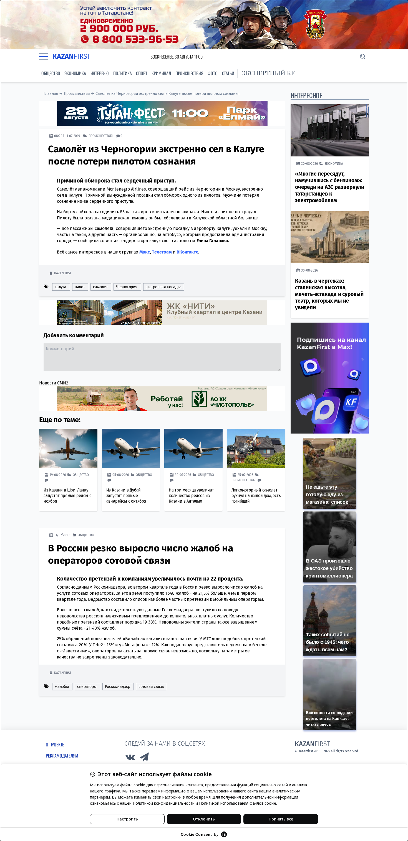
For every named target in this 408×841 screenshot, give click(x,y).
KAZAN (71, 56)
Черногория (126, 287)
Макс (144, 252)
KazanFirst (62, 273)
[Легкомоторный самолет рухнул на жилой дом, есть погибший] (256, 448)
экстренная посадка (164, 287)
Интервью (99, 73)
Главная (51, 93)
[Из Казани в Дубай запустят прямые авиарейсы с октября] (131, 448)
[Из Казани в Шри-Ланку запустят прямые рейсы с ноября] (68, 448)
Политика (122, 73)
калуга (60, 287)
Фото (212, 73)
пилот (80, 287)
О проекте (55, 744)
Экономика (75, 73)
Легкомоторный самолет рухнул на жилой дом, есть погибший (256, 495)
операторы (87, 686)
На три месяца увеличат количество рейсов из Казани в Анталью (191, 495)
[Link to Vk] (130, 758)
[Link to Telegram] (144, 758)
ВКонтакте (187, 252)
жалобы (62, 686)
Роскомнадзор (117, 686)
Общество (50, 73)
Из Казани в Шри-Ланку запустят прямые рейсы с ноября (67, 495)
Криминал (161, 73)
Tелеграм (162, 252)
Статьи (228, 73)
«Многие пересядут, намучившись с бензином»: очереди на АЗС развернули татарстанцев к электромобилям (329, 187)
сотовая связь (151, 686)
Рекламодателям (62, 755)
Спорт (141, 73)
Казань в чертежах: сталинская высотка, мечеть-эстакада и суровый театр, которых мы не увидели (329, 294)
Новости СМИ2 (53, 383)
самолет (100, 287)
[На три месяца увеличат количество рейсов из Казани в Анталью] (193, 448)
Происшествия (189, 73)
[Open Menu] (43, 56)
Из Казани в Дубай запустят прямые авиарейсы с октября (126, 495)
